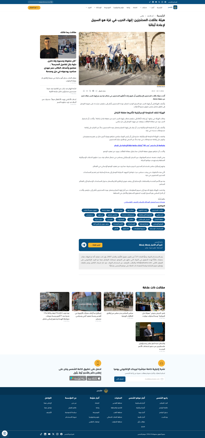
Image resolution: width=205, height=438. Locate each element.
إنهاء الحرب (118, 210)
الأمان (116, 228)
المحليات (118, 398)
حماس (131, 219)
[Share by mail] (87, 91)
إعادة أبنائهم (143, 210)
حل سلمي (160, 215)
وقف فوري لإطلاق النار (101, 224)
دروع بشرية (98, 219)
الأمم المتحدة (118, 224)
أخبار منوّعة (94, 398)
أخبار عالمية (141, 417)
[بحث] (51, 2)
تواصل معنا (48, 408)
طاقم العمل (72, 408)
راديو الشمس (162, 398)
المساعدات (131, 224)
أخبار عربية (142, 412)
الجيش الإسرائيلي (144, 219)
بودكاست (164, 417)
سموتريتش (89, 215)
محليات (144, 7)
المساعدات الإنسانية (156, 228)
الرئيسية (159, 7)
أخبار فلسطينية (140, 403)
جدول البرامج (163, 412)
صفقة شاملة (106, 210)
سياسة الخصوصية (70, 412)
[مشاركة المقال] (97, 91)
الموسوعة (107, 7)
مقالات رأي (141, 422)
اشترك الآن (119, 379)
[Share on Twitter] (90, 91)
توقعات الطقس (94, 422)
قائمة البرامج (163, 408)
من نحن (74, 403)
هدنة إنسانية (144, 224)
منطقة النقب (117, 412)
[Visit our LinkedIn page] (153, 2)
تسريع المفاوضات (139, 228)
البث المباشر (32, 8)
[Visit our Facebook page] (165, 2)
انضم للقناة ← (95, 245)
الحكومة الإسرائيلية (145, 215)
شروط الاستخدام (70, 417)
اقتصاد (135, 7)
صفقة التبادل (159, 219)
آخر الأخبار (150, 16)
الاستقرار (126, 228)
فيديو (143, 426)
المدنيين (109, 219)
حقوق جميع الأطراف (90, 210)
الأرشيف (49, 412)
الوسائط (98, 7)
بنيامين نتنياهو (112, 215)
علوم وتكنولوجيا (118, 7)
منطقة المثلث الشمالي (114, 417)
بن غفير (100, 215)
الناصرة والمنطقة (116, 408)
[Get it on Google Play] (77, 378)
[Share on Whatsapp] (84, 91)
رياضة (128, 7)
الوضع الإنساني (158, 224)
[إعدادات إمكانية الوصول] (4, 433)
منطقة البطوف (117, 422)
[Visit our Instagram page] (162, 2)
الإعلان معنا (48, 403)
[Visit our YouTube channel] (156, 2)
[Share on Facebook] (93, 91)
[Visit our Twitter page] (159, 2)
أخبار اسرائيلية (140, 408)
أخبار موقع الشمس (137, 398)
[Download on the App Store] (93, 378)
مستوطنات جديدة (128, 215)
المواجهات (120, 219)
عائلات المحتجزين (157, 210)
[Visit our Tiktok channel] (150, 2)
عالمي (142, 16)
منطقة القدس (117, 403)
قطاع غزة (130, 210)
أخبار (153, 7)
